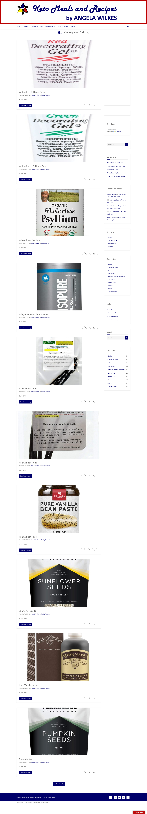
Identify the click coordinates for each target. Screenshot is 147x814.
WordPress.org (113, 320)
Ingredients (111, 273)
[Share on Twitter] (85, 105)
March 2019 (111, 237)
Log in (110, 309)
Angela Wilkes (35, 95)
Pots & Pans (112, 282)
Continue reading (25, 105)
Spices (110, 288)
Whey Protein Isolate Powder (116, 176)
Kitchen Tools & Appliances (116, 276)
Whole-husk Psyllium (113, 173)
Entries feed (112, 313)
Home (18, 26)
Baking (43, 95)
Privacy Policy (50, 797)
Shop (41, 26)
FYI (109, 270)
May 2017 (111, 246)
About (73, 26)
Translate (119, 131)
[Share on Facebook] (82, 105)
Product (47, 95)
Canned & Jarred (113, 267)
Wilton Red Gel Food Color (115, 163)
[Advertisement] (117, 73)
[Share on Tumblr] (97, 105)
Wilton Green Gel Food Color (116, 166)
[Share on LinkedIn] (93, 105)
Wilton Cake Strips (112, 169)
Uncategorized (112, 291)
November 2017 (113, 243)
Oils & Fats (111, 279)
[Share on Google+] (89, 105)
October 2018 (112, 240)
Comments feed (113, 316)
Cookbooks (34, 26)
